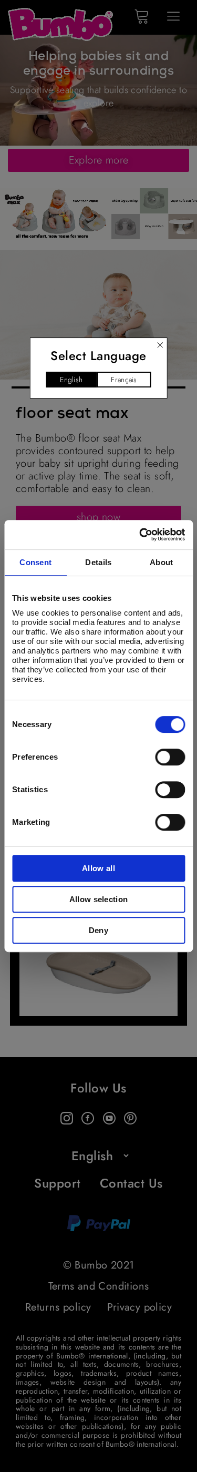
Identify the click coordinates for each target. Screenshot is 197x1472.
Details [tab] (98, 562)
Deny (98, 930)
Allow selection (98, 899)
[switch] (170, 757)
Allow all (98, 868)
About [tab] (161, 562)
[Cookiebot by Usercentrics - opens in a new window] (140, 534)
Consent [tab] (35, 562)
